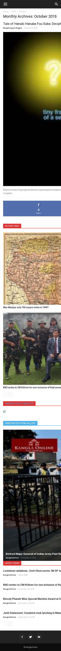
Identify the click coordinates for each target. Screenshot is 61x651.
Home (6, 11)
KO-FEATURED (12, 226)
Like (39, 202)
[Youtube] (39, 637)
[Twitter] (30, 637)
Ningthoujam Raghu (12, 28)
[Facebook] (22, 637)
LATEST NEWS (12, 563)
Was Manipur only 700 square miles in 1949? (26, 307)
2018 (14, 11)
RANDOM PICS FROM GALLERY (20, 423)
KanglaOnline (12, 558)
